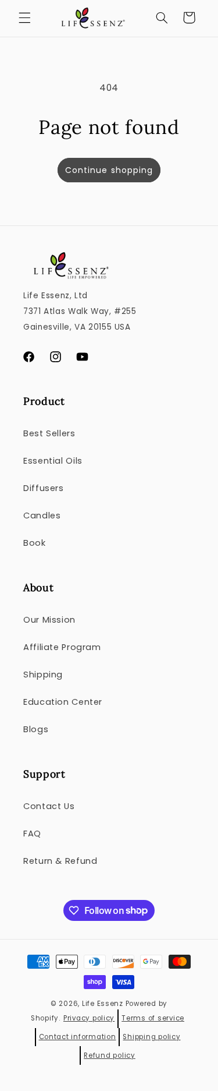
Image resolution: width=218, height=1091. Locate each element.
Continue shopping (109, 170)
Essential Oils (53, 461)
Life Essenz (102, 1003)
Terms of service (152, 1018)
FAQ (32, 833)
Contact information (77, 1036)
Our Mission (49, 620)
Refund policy (109, 1055)
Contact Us (48, 806)
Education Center (62, 702)
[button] (24, 17)
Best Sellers (49, 433)
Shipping (43, 674)
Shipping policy (151, 1036)
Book (34, 543)
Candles (41, 515)
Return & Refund (60, 861)
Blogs (35, 729)
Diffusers (43, 488)
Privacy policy (89, 1018)
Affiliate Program (62, 647)
